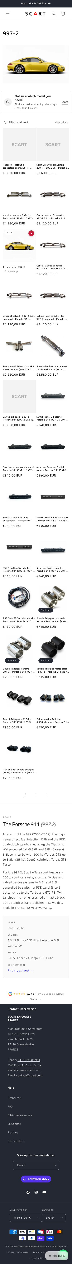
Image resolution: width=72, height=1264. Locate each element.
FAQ (10, 1106)
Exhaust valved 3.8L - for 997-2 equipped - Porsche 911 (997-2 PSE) (50, 317)
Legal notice (37, 1258)
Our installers (16, 1141)
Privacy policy (59, 1246)
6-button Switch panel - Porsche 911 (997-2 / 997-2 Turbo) (52, 569)
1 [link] (25, 794)
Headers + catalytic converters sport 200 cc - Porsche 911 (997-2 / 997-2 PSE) (18, 166)
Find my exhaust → (20, 970)
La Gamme (14, 1124)
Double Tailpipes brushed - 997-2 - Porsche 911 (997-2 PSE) (52, 620)
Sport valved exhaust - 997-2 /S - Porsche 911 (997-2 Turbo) (52, 368)
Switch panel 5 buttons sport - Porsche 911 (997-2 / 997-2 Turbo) (52, 519)
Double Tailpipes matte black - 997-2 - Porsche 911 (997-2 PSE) (52, 670)
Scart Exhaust (21, 1246)
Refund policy (40, 1252)
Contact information (18, 1252)
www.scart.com (30, 1070)
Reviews (13, 1132)
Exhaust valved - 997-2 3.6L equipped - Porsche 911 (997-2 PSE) (19, 317)
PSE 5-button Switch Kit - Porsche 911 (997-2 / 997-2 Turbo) (18, 569)
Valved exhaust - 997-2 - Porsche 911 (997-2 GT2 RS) (18, 418)
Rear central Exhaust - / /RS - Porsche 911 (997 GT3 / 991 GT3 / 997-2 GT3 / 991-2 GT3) (18, 368)
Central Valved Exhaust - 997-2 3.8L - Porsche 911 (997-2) (50, 267)
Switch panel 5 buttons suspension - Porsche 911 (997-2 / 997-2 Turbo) (17, 519)
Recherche (14, 1098)
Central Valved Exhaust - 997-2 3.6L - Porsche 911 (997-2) (50, 217)
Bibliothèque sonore (20, 1115)
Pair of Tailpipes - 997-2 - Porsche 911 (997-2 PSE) (17, 721)
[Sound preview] (31, 233)
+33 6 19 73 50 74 (29, 1065)
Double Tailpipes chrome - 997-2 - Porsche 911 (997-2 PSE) (18, 670)
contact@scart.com (29, 1075)
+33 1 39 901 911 (28, 1060)
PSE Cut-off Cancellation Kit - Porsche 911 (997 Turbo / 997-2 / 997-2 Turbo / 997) (19, 620)
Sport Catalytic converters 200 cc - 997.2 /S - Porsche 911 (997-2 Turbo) (51, 166)
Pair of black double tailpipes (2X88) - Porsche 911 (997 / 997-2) (18, 771)
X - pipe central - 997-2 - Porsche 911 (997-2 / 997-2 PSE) (18, 217)
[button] (7, 13)
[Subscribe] (54, 1165)
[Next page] (46, 794)
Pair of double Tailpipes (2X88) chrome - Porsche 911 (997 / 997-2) (52, 721)
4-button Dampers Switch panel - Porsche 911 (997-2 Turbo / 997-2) (51, 469)
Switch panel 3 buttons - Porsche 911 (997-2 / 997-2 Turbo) (52, 418)
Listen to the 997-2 (14, 267)
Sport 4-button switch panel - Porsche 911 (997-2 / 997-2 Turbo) (19, 469)
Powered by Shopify (39, 1246)
